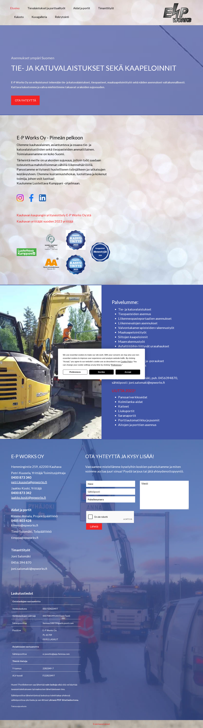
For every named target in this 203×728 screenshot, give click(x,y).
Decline (101, 372)
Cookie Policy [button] (126, 362)
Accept (128, 372)
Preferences (75, 372)
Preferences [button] (116, 365)
